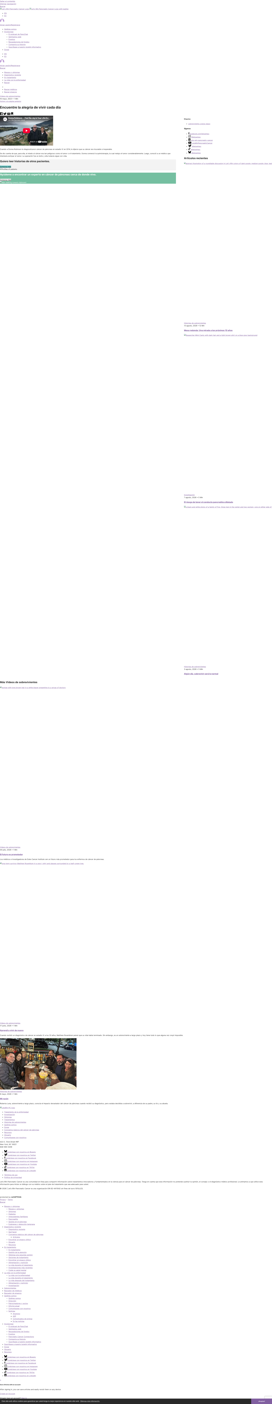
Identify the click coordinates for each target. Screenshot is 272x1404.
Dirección (12, 1301)
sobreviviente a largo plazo (199, 124)
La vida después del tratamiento (21, 1280)
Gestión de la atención (17, 1252)
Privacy (3, 1200)
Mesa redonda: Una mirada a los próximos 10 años (208, 330)
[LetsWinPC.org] (7, 1108)
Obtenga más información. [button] (90, 1401)
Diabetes (12, 1214)
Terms (10, 1200)
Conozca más (5, 167)
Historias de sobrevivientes (195, 323)
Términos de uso (11, 1175)
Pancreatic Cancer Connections (21, 1337)
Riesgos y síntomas (12, 72)
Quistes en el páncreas (17, 1222)
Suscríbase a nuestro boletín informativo (24, 47)
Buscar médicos (10, 89)
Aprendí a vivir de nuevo (11, 1030)
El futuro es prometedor (11, 854)
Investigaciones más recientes (20, 1268)
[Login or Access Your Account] (2, 22)
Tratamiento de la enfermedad (16, 1112)
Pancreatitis (13, 1219)
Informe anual (13, 1306)
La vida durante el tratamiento (20, 1265)
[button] (8, 4)
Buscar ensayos (10, 92)
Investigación (189, 495)
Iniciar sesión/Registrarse (10, 25)
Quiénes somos (10, 29)
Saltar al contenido (7, 1)
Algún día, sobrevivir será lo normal (201, 674)
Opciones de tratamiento (18, 1257)
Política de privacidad (13, 1177)
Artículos (16, 1237)
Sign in (24, 1398)
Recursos (8, 1132)
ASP (14, 1316)
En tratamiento (10, 77)
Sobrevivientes (10, 87)
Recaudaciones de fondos (18, 42)
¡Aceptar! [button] (261, 1401)
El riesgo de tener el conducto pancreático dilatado (208, 502)
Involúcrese (8, 32)
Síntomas (8, 1117)
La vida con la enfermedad (15, 80)
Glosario (7, 1135)
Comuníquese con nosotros (15, 1137)
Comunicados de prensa (22, 1319)
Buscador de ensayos (12, 1293)
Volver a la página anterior (10, 101)
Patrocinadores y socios (18, 1303)
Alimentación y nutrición (18, 1263)
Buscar (2, 68)
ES (5, 16)
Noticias (11, 1311)
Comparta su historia (17, 44)
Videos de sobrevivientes (10, 96)
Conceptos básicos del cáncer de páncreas (21, 1130)
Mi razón (4, 1099)
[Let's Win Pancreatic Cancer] (34, 9)
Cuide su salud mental (17, 1270)
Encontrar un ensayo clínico (19, 1240)
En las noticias (18, 1321)
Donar (6, 50)
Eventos (11, 39)
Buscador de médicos (13, 1291)
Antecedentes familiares (18, 1217)
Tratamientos (9, 1120)
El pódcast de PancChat (18, 34)
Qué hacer (12, 1232)
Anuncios (16, 1314)
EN (5, 13)
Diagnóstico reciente (12, 75)
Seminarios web (14, 37)
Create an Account (7, 1394)
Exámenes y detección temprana (21, 1224)
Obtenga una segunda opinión (20, 1255)
